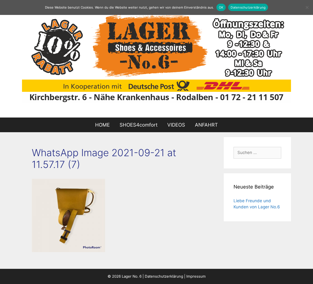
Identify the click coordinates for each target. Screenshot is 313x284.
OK (221, 7)
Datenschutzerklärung (164, 276)
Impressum (196, 276)
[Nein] (306, 7)
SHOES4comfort (138, 125)
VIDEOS (176, 125)
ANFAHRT (206, 125)
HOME (102, 125)
